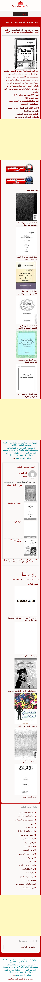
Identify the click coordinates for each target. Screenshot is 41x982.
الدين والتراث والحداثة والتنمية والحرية (16, 560)
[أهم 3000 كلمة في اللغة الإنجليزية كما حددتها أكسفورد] (26, 601)
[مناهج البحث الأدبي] (26, 744)
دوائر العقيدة (30, 873)
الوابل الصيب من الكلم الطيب (16, 562)
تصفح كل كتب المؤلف (13, 482)
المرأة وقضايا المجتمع (27, 854)
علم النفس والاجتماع (27, 876)
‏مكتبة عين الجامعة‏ (28, 947)
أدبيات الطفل (30, 827)
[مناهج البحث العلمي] (26, 779)
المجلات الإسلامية (28, 869)
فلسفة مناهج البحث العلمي (26, 726)
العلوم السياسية (29, 846)
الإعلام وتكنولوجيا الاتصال (26, 816)
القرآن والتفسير (29, 857)
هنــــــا (12, 458)
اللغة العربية (30, 861)
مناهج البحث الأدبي (29, 761)
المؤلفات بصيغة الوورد (27, 865)
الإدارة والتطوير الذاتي (27, 812)
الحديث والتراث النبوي (27, 835)
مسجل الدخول (25, 579)
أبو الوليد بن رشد (21, 117)
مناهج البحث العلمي (29, 797)
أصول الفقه (31, 824)
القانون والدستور (29, 850)
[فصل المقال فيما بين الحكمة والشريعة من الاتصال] (26, 54)
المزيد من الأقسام (28, 888)
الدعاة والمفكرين (16, 30)
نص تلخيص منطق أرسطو (16, 540)
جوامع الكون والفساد (14, 503)
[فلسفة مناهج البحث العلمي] (26, 709)
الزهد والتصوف (31, 501)
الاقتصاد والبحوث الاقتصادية (25, 820)
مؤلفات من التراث (28, 880)
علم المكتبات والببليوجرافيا (25, 884)
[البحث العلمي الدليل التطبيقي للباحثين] (26, 673)
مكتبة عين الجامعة (31, 30)
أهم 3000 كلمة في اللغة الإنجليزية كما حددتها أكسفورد (22, 619)
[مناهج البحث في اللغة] (26, 638)
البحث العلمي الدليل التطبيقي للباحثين (22, 691)
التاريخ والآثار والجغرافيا (26, 831)
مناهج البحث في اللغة (28, 655)
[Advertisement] (20, 139)
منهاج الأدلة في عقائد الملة (14, 485)
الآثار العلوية (18, 521)
